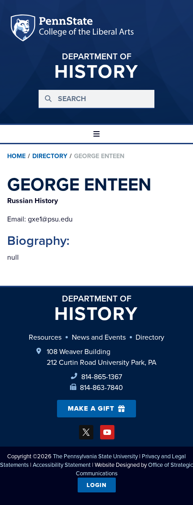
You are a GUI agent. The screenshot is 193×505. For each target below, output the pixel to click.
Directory (49, 155)
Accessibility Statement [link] (62, 465)
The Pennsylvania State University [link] (95, 456)
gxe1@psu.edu (40, 219)
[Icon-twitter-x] (86, 432)
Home (16, 155)
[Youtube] (107, 432)
